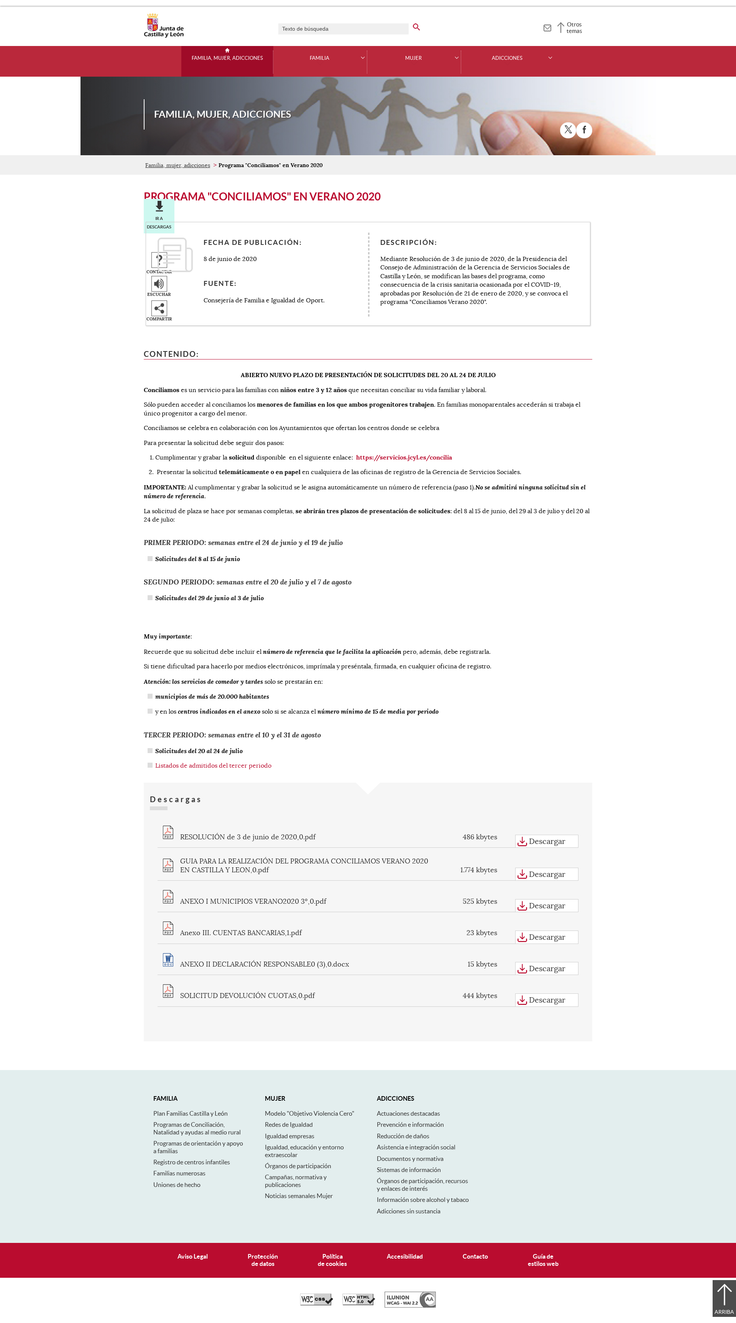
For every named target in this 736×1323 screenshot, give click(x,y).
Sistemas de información (409, 1169)
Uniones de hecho (176, 1184)
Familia (319, 58)
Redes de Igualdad (289, 1124)
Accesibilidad (405, 1256)
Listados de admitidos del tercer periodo (213, 766)
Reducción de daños (403, 1136)
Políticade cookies (332, 1260)
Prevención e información (410, 1124)
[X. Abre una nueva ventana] (568, 130)
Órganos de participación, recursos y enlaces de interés (422, 1184)
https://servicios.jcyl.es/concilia (404, 457)
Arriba (724, 1312)
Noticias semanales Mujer (299, 1195)
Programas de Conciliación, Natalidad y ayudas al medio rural (197, 1128)
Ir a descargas (159, 222)
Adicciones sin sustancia (408, 1211)
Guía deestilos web (543, 1260)
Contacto (475, 1256)
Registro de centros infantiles (191, 1162)
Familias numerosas (179, 1173)
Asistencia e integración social (416, 1147)
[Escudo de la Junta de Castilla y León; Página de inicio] (164, 36)
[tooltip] (547, 26)
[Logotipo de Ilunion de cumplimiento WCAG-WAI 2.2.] (410, 1306)
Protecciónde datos (263, 1260)
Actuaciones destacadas (408, 1113)
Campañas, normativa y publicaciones (296, 1181)
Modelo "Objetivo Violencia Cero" (309, 1113)
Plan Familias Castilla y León (190, 1113)
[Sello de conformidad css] (316, 1303)
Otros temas (574, 27)
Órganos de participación (298, 1165)
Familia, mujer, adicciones (227, 58)
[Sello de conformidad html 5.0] (358, 1303)
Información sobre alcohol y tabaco (423, 1199)
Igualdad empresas (289, 1136)
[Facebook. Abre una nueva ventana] (584, 130)
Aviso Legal (192, 1256)
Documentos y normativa (410, 1158)
